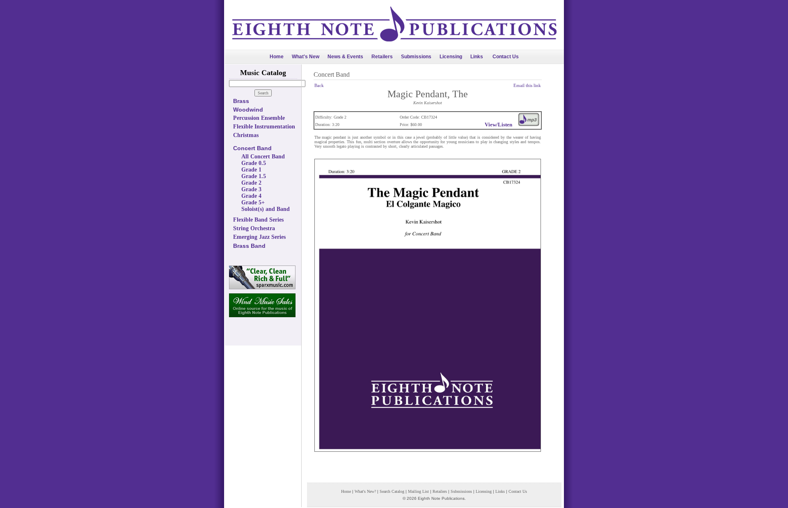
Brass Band (249, 246)
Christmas (246, 135)
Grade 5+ (253, 202)
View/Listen (498, 124)
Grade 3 (251, 189)
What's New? (365, 491)
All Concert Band (263, 156)
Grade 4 (251, 196)
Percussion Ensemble (259, 118)
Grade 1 (251, 170)
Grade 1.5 (253, 176)
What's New (305, 56)
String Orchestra (254, 228)
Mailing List (418, 491)
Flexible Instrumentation (264, 127)
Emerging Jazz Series (259, 237)
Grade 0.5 (253, 163)
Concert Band (252, 148)
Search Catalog (392, 491)
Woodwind (248, 109)
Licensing (451, 56)
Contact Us (505, 56)
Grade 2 (251, 183)
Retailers (382, 56)
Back (319, 85)
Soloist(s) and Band (265, 209)
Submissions (416, 56)
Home (277, 56)
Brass (241, 101)
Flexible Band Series (258, 220)
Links (476, 56)
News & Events (345, 56)
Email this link (527, 85)
